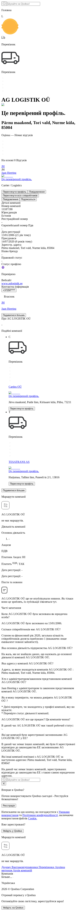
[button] (38, 883)
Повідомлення (37, 191)
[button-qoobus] (3, 783)
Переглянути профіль (14, 191)
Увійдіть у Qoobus (12, 831)
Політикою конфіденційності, (40, 815)
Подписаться (28, 199)
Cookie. (32, 818)
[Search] (4, 3)
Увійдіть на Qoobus (13, 907)
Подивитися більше (13, 315)
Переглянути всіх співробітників (20, 195)
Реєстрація (9, 805)
